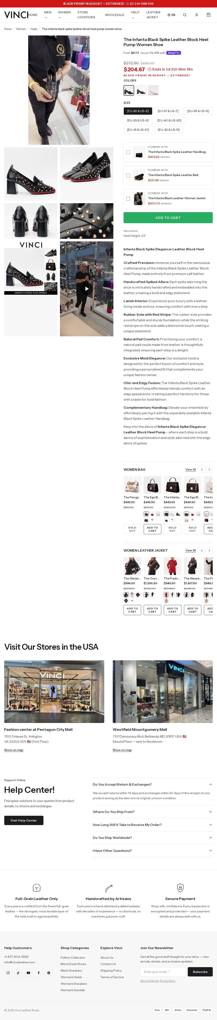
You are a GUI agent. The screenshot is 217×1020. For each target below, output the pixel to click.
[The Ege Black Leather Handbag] (146, 519)
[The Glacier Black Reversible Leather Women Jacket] (126, 594)
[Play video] (86, 288)
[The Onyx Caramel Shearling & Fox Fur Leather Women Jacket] (146, 594)
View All (190, 469)
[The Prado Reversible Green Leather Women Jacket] (172, 594)
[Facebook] (38, 973)
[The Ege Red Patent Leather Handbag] (152, 513)
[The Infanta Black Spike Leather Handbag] (166, 513)
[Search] (185, 15)
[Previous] (201, 469)
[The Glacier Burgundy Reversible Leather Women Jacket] (137, 594)
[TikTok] (18, 973)
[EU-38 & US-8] (198, 111)
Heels (34, 29)
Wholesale (115, 15)
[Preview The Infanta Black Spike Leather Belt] (139, 175)
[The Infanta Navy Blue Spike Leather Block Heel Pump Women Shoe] (141, 90)
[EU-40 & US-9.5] (169, 120)
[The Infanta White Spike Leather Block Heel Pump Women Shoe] (153, 90)
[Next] (209, 469)
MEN (47, 12)
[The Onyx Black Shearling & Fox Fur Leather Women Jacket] (152, 594)
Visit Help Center (24, 820)
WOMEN (64, 12)
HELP (135, 12)
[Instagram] (8, 973)
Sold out (132, 529)
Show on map (13, 750)
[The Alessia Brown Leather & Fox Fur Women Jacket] (192, 594)
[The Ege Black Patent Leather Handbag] (146, 513)
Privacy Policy (167, 980)
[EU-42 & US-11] (168, 130)
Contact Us (108, 964)
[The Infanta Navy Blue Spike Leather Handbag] (166, 519)
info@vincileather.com (19, 962)
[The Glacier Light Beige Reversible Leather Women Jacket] (132, 594)
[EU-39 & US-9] (138, 120)
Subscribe (200, 972)
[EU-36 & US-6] (138, 111)
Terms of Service (112, 977)
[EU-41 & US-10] (138, 130)
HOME (33, 15)
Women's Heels (71, 977)
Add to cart (168, 218)
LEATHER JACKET (153, 14)
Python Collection (73, 957)
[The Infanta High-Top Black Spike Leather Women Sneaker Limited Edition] (178, 513)
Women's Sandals (73, 990)
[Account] (196, 15)
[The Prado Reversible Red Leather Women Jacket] (166, 594)
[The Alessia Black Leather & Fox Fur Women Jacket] (186, 594)
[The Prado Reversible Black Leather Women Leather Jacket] (178, 594)
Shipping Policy (111, 970)
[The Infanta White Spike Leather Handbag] (206, 513)
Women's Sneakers (74, 984)
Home (7, 29)
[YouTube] (28, 973)
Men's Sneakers (71, 970)
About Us (106, 957)
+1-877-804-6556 (16, 957)
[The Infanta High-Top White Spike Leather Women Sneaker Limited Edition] (172, 513)
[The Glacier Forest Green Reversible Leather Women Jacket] (126, 600)
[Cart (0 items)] (208, 15)
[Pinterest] (49, 973)
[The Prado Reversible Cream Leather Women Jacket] (166, 600)
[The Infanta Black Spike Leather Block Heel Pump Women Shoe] (129, 90)
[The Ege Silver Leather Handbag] (158, 513)
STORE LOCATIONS (86, 14)
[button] (168, 152)
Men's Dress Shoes (73, 964)
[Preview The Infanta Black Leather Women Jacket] (139, 198)
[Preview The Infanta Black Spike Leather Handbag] (139, 152)
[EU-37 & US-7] (168, 111)
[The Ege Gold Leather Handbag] (186, 519)
